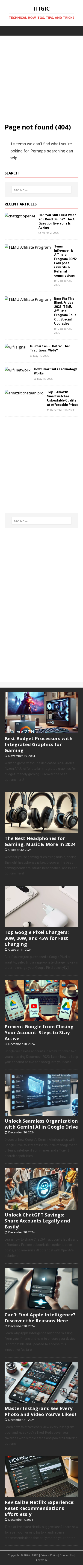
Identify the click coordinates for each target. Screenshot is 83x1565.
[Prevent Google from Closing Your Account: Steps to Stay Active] (41, 1019)
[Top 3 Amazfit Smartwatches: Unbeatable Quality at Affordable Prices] (24, 393)
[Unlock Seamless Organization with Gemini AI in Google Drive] (41, 1113)
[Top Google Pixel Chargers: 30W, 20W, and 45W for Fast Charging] (41, 924)
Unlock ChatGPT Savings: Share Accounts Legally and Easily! (37, 1221)
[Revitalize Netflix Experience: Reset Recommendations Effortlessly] (41, 1494)
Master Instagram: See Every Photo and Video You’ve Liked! (40, 1411)
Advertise (41, 1560)
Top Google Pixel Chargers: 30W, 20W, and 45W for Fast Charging (37, 938)
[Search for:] (41, 190)
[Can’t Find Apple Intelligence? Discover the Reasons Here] (41, 1307)
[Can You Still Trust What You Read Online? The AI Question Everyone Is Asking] (20, 216)
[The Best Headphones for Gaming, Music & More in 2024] (41, 831)
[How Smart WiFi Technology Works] (17, 370)
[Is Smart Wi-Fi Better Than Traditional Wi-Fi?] (16, 347)
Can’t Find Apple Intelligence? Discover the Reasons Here (40, 1318)
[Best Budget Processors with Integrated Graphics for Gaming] (41, 731)
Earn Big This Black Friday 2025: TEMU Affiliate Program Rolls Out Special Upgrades (65, 311)
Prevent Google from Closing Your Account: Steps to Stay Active (39, 1032)
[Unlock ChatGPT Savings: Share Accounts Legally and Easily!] (41, 1207)
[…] (66, 967)
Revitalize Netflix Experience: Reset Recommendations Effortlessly (39, 1508)
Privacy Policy (49, 1555)
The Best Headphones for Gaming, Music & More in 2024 (40, 841)
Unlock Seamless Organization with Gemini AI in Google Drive (41, 1124)
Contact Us (67, 1555)
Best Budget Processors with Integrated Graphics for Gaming (39, 744)
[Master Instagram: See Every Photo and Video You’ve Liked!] (41, 1401)
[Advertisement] (41, 77)
